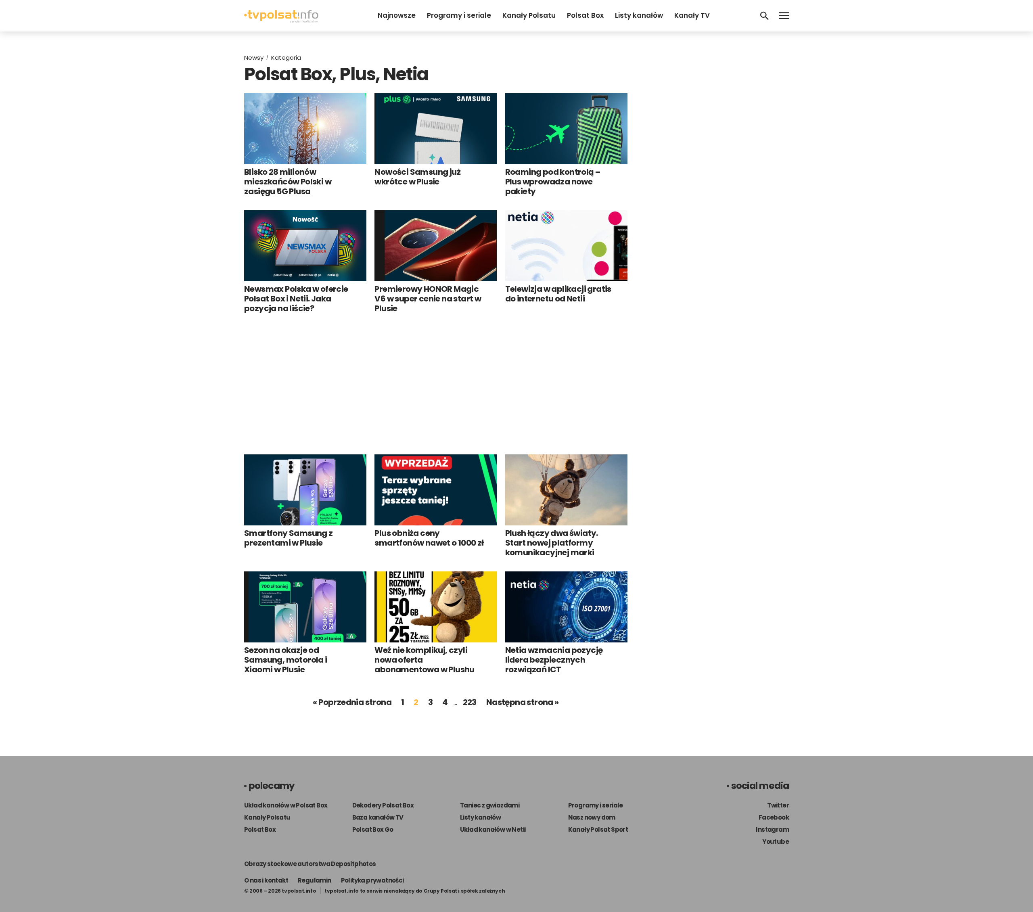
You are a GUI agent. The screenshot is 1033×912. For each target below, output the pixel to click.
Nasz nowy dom (591, 817)
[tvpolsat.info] (281, 20)
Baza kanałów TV (378, 817)
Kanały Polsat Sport (598, 829)
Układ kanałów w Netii (492, 829)
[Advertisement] (435, 383)
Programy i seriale (459, 15)
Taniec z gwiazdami (489, 805)
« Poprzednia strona (352, 702)
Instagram (772, 829)
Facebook (774, 817)
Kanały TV (692, 15)
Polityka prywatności (372, 880)
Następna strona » (522, 702)
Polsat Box (585, 15)
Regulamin (314, 880)
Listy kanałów (639, 15)
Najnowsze (397, 15)
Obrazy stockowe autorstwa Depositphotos (310, 864)
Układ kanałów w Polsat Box (285, 805)
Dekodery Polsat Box (383, 805)
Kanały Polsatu (529, 15)
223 (470, 702)
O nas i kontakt (266, 880)
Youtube (775, 841)
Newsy (253, 57)
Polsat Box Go (372, 829)
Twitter (778, 805)
